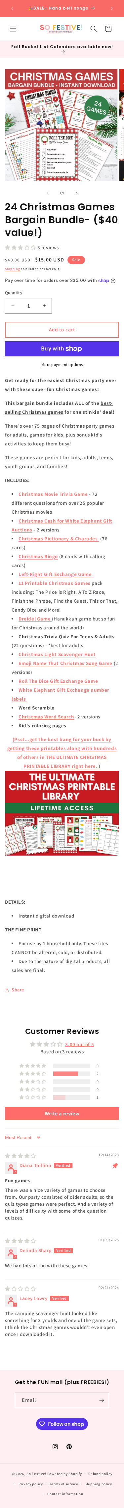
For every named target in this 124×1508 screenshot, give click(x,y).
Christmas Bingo (38, 556)
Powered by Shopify (64, 1473)
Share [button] (18, 990)
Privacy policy (31, 1484)
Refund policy (100, 1473)
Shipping (12, 269)
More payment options (62, 364)
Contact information (65, 1494)
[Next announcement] (111, 8)
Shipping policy (98, 1484)
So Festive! (36, 1473)
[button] (13, 28)
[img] (20, 1156)
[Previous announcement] (12, 8)
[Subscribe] (101, 1400)
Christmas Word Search (46, 716)
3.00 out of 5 (79, 1044)
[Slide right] (76, 193)
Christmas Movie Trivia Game (53, 494)
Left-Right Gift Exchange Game (56, 574)
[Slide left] (47, 193)
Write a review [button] (62, 1113)
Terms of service (63, 1484)
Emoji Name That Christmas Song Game (65, 663)
